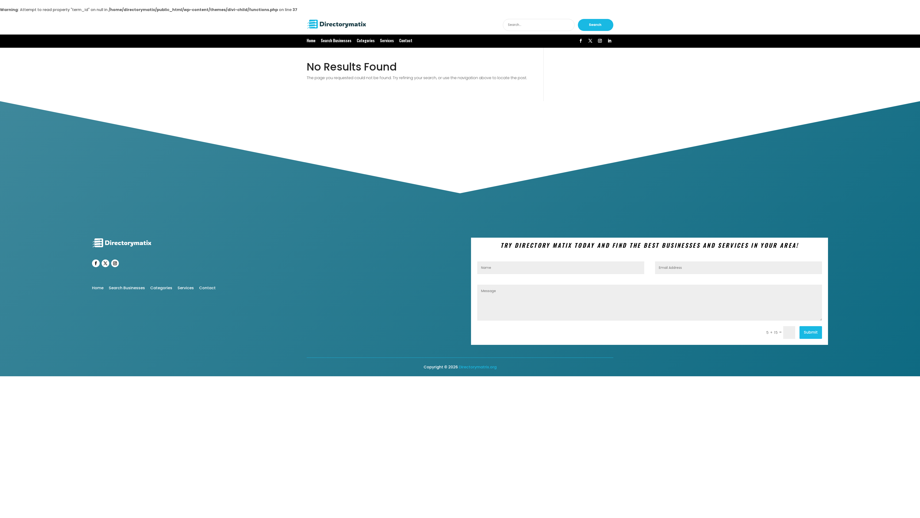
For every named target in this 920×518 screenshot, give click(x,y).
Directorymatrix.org (478, 367)
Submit (811, 332)
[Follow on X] (590, 41)
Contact (405, 41)
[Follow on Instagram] (600, 41)
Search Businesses (336, 41)
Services (387, 41)
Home (311, 41)
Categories (366, 41)
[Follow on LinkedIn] (609, 41)
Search (595, 25)
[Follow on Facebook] (581, 41)
